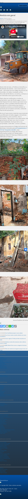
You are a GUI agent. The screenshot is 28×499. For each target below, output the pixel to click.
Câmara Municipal (3, 358)
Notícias (1, 425)
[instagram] (5, 10)
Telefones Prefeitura (3, 432)
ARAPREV (2, 387)
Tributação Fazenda (3, 404)
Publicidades (2, 427)
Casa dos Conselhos (3, 469)
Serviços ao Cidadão (4, 448)
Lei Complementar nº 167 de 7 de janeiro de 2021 (13, 129)
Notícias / (2, 18)
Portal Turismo (3, 471)
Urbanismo (2, 405)
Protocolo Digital (3, 442)
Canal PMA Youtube (4, 376)
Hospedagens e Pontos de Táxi (5, 362)
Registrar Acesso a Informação (5, 394)
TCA (1, 390)
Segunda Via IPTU (3, 445)
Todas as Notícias (3, 375)
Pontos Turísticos (3, 364)
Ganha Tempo (2, 403)
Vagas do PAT (2, 433)
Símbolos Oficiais (3, 366)
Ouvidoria (2, 393)
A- (2, 2)
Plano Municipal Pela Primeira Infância (7, 429)
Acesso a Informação (4, 415)
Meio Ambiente (3, 470)
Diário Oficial (2, 420)
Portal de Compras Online (5, 453)
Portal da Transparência (4, 414)
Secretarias (2, 386)
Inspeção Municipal (3, 455)
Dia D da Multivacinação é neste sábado (14, 333)
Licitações (2, 426)
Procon (1, 452)
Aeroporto (2, 357)
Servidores (2, 459)
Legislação (2, 392)
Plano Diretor (2, 428)
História (1, 361)
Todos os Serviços (3, 460)
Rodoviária (2, 365)
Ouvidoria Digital (3, 450)
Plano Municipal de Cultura (5, 430)
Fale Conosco (2, 396)
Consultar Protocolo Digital (5, 443)
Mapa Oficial (2, 363)
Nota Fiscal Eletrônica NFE (5, 458)
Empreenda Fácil (3, 421)
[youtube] (8, 10)
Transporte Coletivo (3, 368)
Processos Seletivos (3, 419)
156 (0, 449)
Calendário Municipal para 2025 (6, 417)
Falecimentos (2, 422)
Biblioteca (2, 468)
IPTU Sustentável (3, 423)
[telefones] (11, 10)
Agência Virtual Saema (4, 456)
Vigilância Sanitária (3, 472)
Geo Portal (2, 451)
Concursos (2, 418)
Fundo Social (2, 391)
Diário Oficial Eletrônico (4, 457)
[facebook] (2, 10)
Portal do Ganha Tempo (4, 444)
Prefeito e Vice (2, 385)
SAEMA (1, 389)
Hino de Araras (3, 359)
